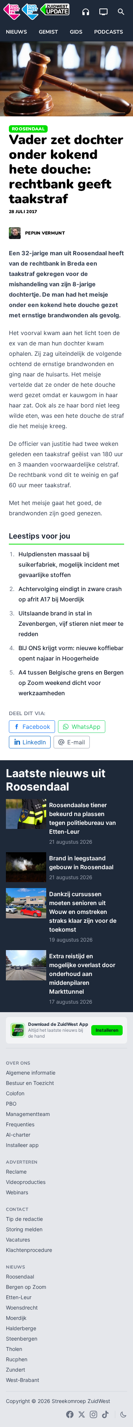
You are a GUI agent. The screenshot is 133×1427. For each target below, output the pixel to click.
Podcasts (108, 31)
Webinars (17, 1192)
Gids (76, 31)
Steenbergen (21, 1338)
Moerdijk (16, 1318)
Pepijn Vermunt (45, 233)
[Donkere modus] (123, 1414)
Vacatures (18, 1239)
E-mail (76, 742)
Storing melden (24, 1229)
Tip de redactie (24, 1219)
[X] (81, 1414)
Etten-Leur (18, 1297)
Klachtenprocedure (29, 1250)
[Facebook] (70, 1414)
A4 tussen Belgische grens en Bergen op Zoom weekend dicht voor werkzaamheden (71, 683)
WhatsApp (86, 726)
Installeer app (22, 1145)
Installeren (107, 1030)
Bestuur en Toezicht (30, 1083)
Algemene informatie (30, 1072)
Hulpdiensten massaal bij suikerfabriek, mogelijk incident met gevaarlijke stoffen (68, 564)
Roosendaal (28, 129)
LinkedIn (34, 742)
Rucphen (16, 1359)
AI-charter (18, 1134)
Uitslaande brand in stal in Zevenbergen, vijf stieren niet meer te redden (70, 624)
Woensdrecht (22, 1307)
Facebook (36, 726)
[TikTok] (105, 1414)
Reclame (16, 1171)
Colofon (15, 1093)
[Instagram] (93, 1414)
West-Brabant (22, 1380)
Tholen (14, 1349)
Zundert (15, 1369)
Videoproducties (25, 1182)
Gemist (48, 31)
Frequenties (20, 1124)
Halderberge (21, 1328)
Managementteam (28, 1114)
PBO (11, 1103)
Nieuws (16, 31)
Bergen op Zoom (26, 1287)
